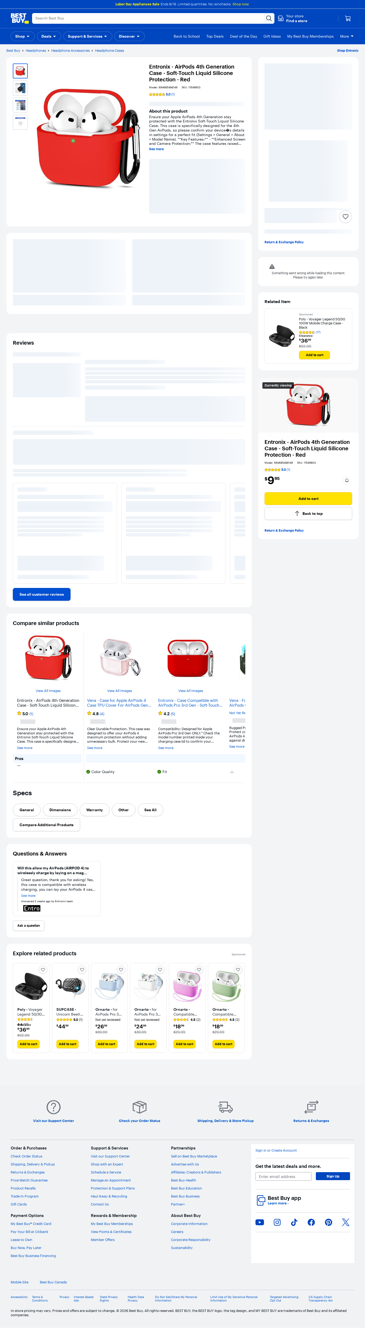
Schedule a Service (106, 1172)
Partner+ (178, 1204)
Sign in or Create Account (276, 1150)
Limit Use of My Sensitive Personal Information (234, 1298)
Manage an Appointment (111, 1180)
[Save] (345, 216)
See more (156, 149)
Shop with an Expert (107, 1164)
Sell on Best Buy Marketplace (194, 1156)
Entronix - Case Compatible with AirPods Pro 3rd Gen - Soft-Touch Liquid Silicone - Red (188, 703)
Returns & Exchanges (28, 1172)
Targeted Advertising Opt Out (284, 1298)
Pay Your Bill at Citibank (29, 1231)
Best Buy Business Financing (33, 1256)
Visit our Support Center (110, 1156)
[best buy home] (20, 18)
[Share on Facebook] (311, 1222)
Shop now (240, 4)
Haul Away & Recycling (109, 1196)
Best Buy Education (186, 1188)
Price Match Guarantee (29, 1180)
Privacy (64, 1297)
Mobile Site (19, 1282)
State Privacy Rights (109, 1298)
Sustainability (182, 1248)
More (344, 36)
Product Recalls (23, 1188)
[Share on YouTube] (259, 1222)
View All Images (48, 691)
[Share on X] (345, 1222)
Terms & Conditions (40, 1298)
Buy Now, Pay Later (26, 1248)
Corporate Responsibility (191, 1240)
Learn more (278, 1203)
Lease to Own (21, 1240)
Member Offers (103, 1240)
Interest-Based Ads (84, 1298)
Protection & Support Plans (113, 1188)
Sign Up (333, 1176)
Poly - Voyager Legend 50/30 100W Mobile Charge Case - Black (322, 323)
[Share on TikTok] (294, 1222)
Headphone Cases (109, 50)
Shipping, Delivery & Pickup (33, 1164)
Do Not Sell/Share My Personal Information (176, 1298)
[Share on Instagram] (277, 1222)
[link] (42, 594)
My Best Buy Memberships (112, 1223)
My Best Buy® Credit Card (31, 1223)
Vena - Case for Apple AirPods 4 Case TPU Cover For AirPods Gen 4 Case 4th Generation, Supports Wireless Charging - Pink (119, 703)
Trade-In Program (25, 1196)
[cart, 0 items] (348, 18)
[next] (241, 1008)
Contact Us (100, 1204)
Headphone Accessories (70, 50)
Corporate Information (189, 1223)
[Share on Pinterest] (328, 1222)
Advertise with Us (185, 1164)
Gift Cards (19, 1204)
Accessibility (19, 1297)
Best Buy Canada (53, 1282)
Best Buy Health (183, 1180)
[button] (292, 18)
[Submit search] (269, 18)
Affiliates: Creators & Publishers (196, 1172)
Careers (177, 1231)
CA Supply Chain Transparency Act (321, 1298)
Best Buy (13, 50)
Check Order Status (26, 1156)
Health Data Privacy (136, 1298)
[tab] (27, 809)
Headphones (36, 50)
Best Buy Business (185, 1196)
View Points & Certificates (111, 1231)
